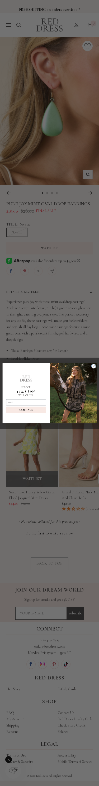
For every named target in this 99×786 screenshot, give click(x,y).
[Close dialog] (93, 366)
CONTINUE (26, 409)
